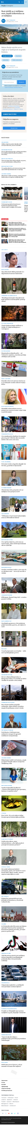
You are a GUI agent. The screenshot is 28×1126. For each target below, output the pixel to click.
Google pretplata (7, 56)
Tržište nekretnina (16, 60)
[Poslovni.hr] (2, 2)
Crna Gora (18, 56)
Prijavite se (21, 83)
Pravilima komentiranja (13, 106)
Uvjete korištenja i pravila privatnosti (13, 87)
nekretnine (5, 60)
